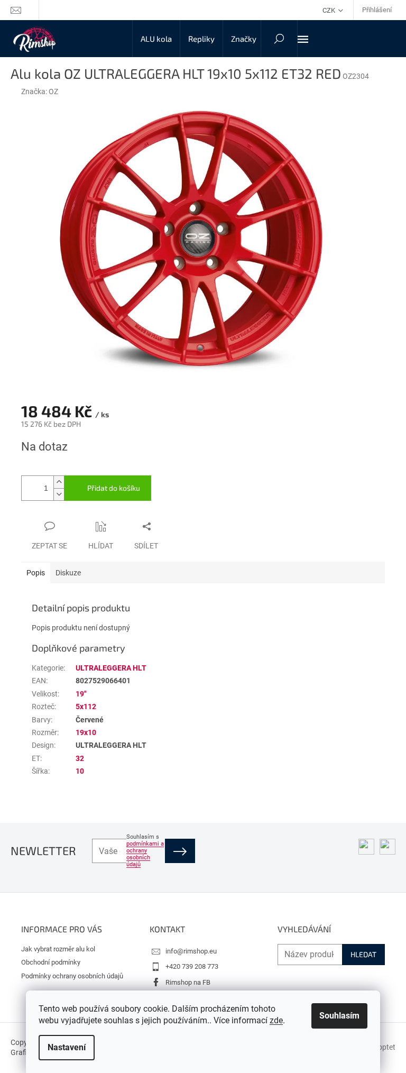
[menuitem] (156, 38)
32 (80, 758)
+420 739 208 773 (191, 966)
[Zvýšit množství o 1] (58, 482)
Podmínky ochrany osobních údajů (72, 976)
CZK (329, 10)
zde (276, 1020)
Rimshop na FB (187, 982)
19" (81, 694)
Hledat (363, 954)
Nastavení (67, 1047)
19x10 (86, 732)
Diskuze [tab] (68, 572)
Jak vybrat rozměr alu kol (58, 949)
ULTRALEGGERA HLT (111, 668)
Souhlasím (339, 1016)
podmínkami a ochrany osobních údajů (145, 854)
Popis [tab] (35, 572)
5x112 (86, 706)
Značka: (39, 91)
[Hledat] (279, 38)
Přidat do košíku (113, 487)
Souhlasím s (145, 850)
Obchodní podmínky (50, 962)
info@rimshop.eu (191, 951)
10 (80, 771)
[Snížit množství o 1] (58, 494)
